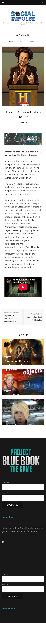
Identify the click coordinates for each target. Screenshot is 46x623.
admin (24, 122)
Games (10, 41)
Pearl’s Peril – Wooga (17, 395)
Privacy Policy (8, 517)
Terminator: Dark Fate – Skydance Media (18, 363)
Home (4, 41)
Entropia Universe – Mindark (21, 425)
